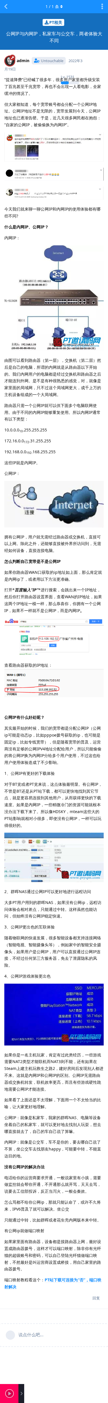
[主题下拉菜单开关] (102, 6)
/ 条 (52, 6)
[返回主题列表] (6, 6)
